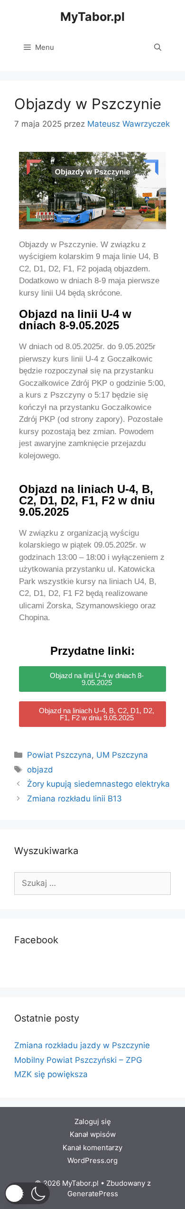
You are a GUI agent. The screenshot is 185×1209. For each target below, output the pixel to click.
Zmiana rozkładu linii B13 (74, 798)
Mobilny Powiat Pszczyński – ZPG (78, 1060)
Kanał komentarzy (92, 1147)
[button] (27, 1193)
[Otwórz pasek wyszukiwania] (158, 47)
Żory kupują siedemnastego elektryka (98, 784)
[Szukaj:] (92, 883)
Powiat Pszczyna (59, 755)
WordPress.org (92, 1160)
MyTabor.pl (92, 16)
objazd (40, 769)
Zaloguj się (92, 1121)
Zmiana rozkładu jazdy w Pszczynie (82, 1045)
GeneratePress (92, 1193)
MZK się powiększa (51, 1074)
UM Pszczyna (122, 755)
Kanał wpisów (93, 1134)
